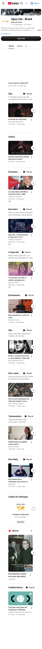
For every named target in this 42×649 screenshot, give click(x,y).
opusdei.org (6, 34)
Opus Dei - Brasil (13, 282)
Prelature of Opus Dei (15, 196)
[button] (30, 46)
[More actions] (31, 120)
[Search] (21, 3)
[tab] (11, 46)
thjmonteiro (12, 484)
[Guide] (3, 3)
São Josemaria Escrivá (15, 122)
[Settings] (26, 3)
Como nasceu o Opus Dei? (18, 83)
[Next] (33, 110)
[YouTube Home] (13, 3)
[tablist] (21, 46)
